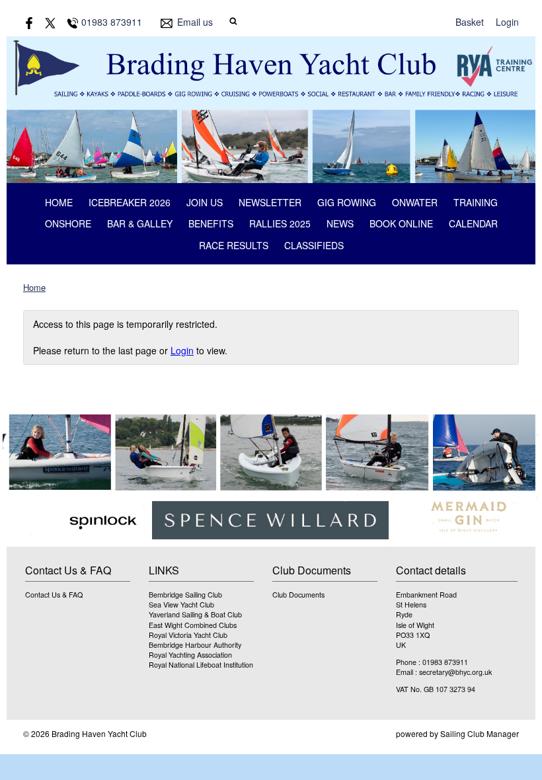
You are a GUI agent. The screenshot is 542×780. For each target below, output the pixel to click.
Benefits (210, 223)
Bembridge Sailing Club (185, 595)
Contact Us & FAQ (54, 595)
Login (507, 21)
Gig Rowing (346, 202)
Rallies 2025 (280, 223)
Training (475, 202)
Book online (401, 223)
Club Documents (298, 595)
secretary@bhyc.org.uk (455, 672)
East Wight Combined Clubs (193, 625)
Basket (469, 21)
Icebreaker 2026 (130, 202)
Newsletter (270, 202)
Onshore (68, 223)
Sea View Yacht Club (181, 604)
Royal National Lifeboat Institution (201, 665)
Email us (195, 21)
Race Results (233, 245)
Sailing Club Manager (479, 733)
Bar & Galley (140, 223)
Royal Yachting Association (190, 655)
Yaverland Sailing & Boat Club (195, 614)
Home (59, 202)
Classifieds (314, 245)
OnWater (415, 202)
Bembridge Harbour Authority (195, 645)
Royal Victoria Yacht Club (188, 635)
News (340, 223)
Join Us (204, 202)
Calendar (473, 223)
